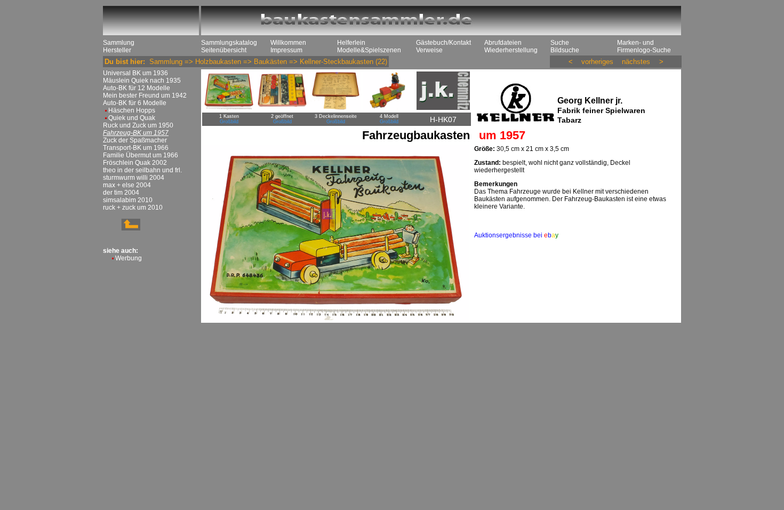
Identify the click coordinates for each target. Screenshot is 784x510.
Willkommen (288, 42)
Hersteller (117, 50)
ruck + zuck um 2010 (133, 207)
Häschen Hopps (131, 110)
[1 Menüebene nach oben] (121, 228)
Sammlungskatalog (229, 42)
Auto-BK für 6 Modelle (134, 103)
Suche (559, 42)
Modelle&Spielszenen (369, 50)
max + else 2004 (127, 185)
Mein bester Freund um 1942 (145, 95)
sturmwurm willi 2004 (133, 177)
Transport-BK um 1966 (136, 148)
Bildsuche (564, 50)
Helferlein (351, 42)
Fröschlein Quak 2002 (135, 162)
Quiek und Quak (131, 118)
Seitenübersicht (223, 50)
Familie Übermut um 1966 (140, 155)
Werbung (128, 258)
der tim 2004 (121, 192)
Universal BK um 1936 (135, 73)
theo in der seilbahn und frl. (142, 170)
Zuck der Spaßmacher (135, 140)
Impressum (286, 50)
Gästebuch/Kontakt (443, 42)
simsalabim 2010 (128, 200)
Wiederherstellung (511, 50)
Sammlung (118, 42)
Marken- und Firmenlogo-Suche (644, 46)
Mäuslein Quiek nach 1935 (142, 80)
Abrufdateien (503, 42)
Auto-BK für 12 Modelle (136, 88)
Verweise (429, 50)
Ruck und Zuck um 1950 (138, 125)
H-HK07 (443, 119)
